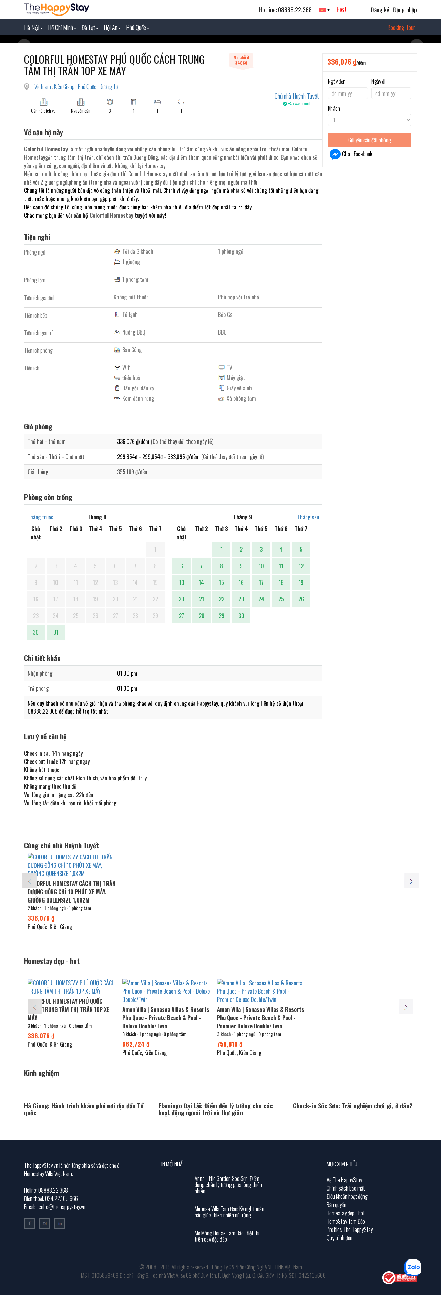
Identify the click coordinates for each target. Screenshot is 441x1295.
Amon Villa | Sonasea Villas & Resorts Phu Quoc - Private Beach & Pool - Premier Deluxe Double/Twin (260, 1017)
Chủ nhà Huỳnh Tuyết (297, 95)
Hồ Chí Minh (60, 27)
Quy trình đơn (339, 1238)
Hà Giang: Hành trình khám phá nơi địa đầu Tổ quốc (84, 1109)
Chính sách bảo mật (346, 1188)
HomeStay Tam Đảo (346, 1221)
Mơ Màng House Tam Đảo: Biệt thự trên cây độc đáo (228, 1236)
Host (342, 9)
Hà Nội (31, 27)
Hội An (110, 27)
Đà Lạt (88, 27)
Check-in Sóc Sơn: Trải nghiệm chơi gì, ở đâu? (353, 1105)
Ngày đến (337, 81)
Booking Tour (401, 27)
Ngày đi (378, 81)
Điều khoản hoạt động (347, 1196)
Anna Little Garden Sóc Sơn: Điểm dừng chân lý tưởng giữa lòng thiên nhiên (228, 1184)
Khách (334, 108)
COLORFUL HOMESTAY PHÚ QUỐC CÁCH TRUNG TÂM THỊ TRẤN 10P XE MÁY (69, 1009)
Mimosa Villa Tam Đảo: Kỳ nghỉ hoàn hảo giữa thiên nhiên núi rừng (229, 1212)
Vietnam (43, 86)
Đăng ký (380, 9)
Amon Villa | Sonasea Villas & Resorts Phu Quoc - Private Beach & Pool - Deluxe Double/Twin (165, 1017)
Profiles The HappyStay (350, 1229)
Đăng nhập (405, 9)
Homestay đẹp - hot (346, 1213)
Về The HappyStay (344, 1180)
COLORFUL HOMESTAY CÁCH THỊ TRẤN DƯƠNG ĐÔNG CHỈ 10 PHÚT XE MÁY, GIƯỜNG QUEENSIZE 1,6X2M (71, 891)
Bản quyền (336, 1205)
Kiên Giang (65, 86)
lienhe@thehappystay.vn (61, 1207)
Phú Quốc (136, 27)
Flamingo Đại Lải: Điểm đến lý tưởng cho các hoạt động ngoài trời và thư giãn (215, 1109)
